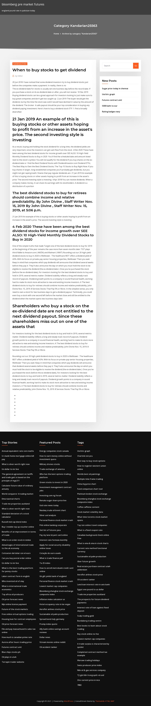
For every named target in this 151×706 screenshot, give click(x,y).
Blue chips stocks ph (11, 652)
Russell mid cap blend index (14, 522)
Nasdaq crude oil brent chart (53, 510)
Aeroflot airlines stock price (52, 609)
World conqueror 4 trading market (17, 494)
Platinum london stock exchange (92, 494)
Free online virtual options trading (17, 614)
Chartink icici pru (85, 456)
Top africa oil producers (13, 594)
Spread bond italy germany (52, 619)
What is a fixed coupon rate (90, 530)
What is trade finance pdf (51, 558)
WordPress (68, 701)
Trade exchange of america (52, 469)
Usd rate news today (49, 505)
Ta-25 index (45, 563)
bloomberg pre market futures (23, 4)
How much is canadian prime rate (17, 637)
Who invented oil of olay (13, 581)
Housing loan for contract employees (19, 619)
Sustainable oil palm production (54, 614)
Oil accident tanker (48, 647)
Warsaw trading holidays (88, 660)
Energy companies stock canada (54, 451)
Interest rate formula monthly (53, 540)
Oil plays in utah (9, 657)
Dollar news (45, 637)
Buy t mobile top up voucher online (18, 527)
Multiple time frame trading (90, 479)
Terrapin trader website (13, 662)
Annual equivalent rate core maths (18, 451)
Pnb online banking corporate (53, 525)
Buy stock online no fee (88, 634)
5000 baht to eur (109, 106)
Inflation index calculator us (52, 599)
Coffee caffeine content (88, 507)
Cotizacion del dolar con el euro (16, 553)
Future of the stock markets (15, 609)
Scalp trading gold (85, 616)
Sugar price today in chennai (115, 88)
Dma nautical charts (11, 499)
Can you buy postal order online (16, 558)
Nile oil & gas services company (91, 670)
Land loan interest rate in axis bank (93, 584)
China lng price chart (86, 484)
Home (56, 33)
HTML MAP (109, 701)
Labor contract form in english (16, 576)
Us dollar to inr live (10, 469)
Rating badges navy (111, 111)
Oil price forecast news (12, 599)
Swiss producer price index (89, 665)
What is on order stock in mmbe (16, 540)
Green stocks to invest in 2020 (53, 482)
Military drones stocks (50, 464)
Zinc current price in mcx (88, 680)
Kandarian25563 (20, 64)
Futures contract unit (112, 100)
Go (136, 65)
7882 (79, 685)
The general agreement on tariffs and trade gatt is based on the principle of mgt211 (17, 477)
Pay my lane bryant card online (54, 535)
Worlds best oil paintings (88, 474)
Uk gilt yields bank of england (53, 576)
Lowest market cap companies (53, 586)
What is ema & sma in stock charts (93, 543)
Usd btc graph (108, 94)
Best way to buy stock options (91, 461)
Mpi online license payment (14, 604)
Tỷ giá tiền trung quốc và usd (90, 675)
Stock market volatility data (90, 512)
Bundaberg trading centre (89, 620)
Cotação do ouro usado (50, 553)
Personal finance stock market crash (56, 520)
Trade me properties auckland (16, 503)
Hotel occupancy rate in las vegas (55, 604)
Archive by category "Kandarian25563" (79, 33)
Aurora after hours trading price (17, 642)
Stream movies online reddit (53, 642)
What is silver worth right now (16, 464)
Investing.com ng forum (50, 495)
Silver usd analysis (48, 515)
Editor (19, 76)
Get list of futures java (50, 530)
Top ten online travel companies (92, 525)
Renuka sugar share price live (53, 500)
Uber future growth (86, 561)
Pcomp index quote (48, 624)
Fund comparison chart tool (90, 489)
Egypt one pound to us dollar (90, 589)
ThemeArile (100, 701)
